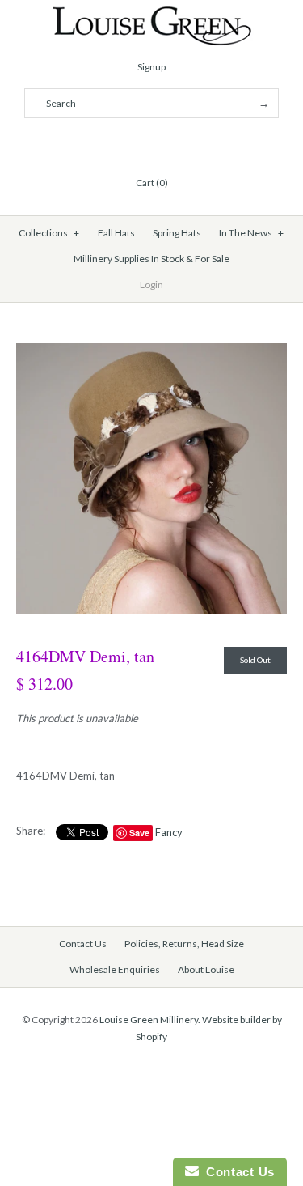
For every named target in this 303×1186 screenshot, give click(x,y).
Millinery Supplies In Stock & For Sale (151, 259)
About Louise (206, 969)
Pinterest (152, 143)
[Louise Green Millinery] (151, 13)
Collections (49, 233)
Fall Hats (116, 233)
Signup (151, 67)
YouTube (191, 143)
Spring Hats (177, 233)
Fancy (169, 832)
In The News (251, 233)
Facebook (113, 143)
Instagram (171, 143)
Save (139, 833)
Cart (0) (152, 182)
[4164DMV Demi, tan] (151, 351)
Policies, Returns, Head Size (184, 943)
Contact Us (83, 943)
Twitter (132, 143)
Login (151, 284)
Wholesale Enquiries (114, 969)
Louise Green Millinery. (149, 1020)
